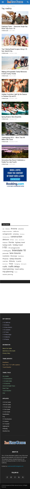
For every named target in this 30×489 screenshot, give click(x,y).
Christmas (22, 234)
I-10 (5, 247)
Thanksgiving (17, 264)
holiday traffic (7, 245)
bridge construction (7, 231)
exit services (21, 239)
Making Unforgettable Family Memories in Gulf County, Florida (14, 73)
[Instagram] (11, 477)
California (16, 231)
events (16, 239)
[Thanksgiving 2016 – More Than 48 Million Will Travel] (15, 128)
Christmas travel (6, 237)
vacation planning (8, 274)
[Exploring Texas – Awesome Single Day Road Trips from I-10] (15, 17)
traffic (5, 266)
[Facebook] (7, 477)
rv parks (18, 261)
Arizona (14, 228)
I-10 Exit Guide (5, 30)
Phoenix (5, 258)
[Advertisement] (15, 205)
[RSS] (18, 477)
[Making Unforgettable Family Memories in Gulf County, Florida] (15, 63)
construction (16, 236)
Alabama (7, 229)
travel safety (19, 269)
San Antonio (5, 264)
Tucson (15, 271)
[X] (22, 477)
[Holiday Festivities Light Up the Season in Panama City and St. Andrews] (15, 85)
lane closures (15, 253)
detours (6, 239)
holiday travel (18, 245)
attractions (21, 229)
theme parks (23, 264)
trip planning (8, 271)
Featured (5, 242)
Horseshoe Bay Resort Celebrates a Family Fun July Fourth (13, 161)
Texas (11, 264)
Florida (11, 242)
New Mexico (21, 256)
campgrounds (7, 234)
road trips (5, 261)
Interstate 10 (19, 250)
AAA (3, 229)
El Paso (12, 239)
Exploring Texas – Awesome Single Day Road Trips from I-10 (14, 27)
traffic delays (14, 266)
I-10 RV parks (7, 250)
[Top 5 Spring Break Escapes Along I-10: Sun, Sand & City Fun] (15, 40)
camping (16, 234)
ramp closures (15, 258)
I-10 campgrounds (14, 248)
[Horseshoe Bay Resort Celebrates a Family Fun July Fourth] (15, 151)
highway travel (20, 242)
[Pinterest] (15, 477)
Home (3, 6)
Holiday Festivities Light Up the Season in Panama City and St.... (14, 95)
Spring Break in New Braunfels (11, 117)
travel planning (8, 269)
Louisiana (6, 256)
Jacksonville (5, 253)
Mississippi (13, 256)
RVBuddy (12, 261)
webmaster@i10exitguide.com (15, 466)
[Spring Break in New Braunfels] (15, 108)
